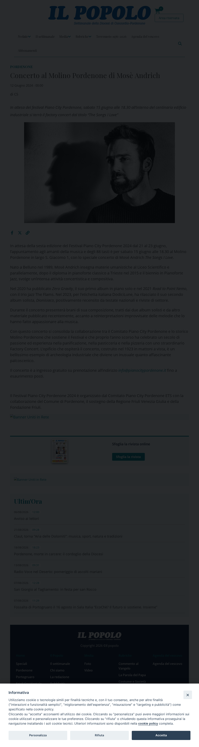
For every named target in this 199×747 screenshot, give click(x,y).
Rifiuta (99, 735)
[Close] (187, 695)
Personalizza (38, 735)
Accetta (161, 735)
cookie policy (148, 723)
